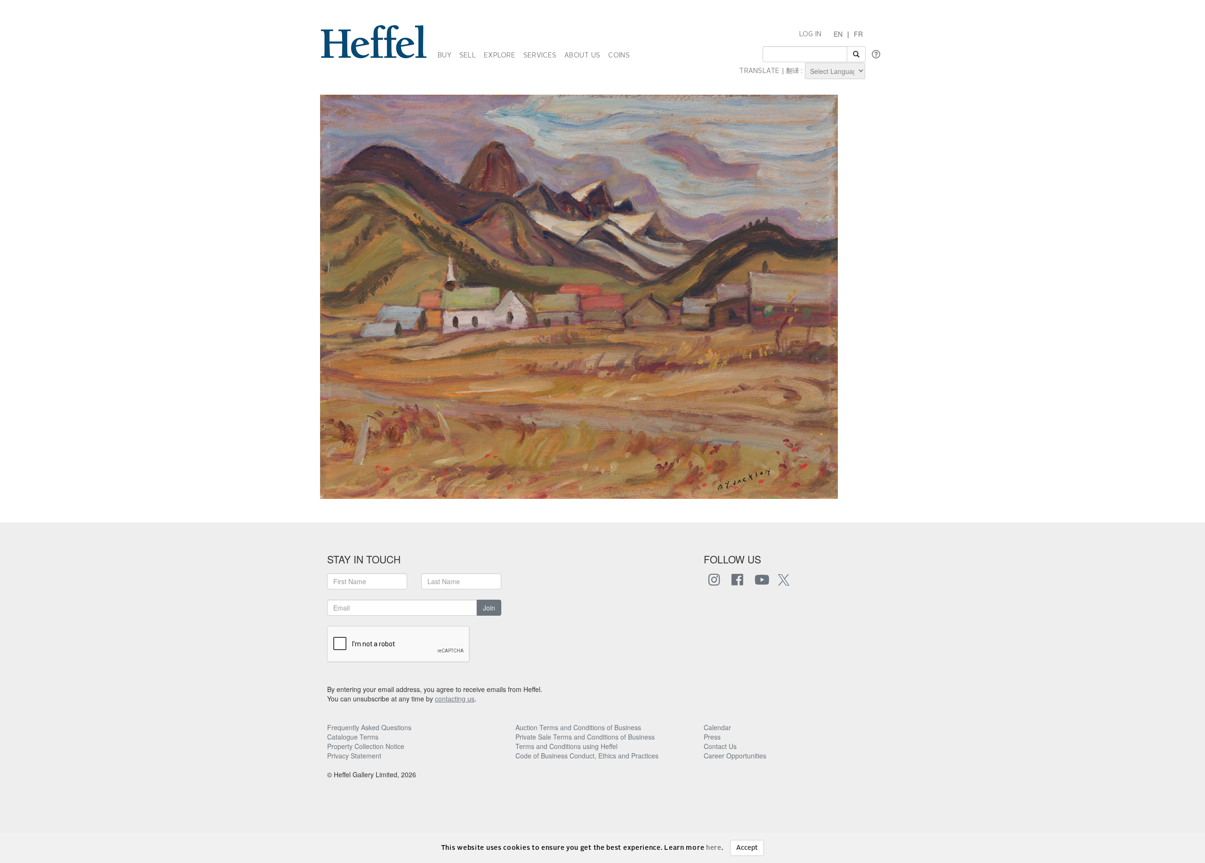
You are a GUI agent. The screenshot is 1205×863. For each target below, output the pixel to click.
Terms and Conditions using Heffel (566, 746)
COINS (618, 55)
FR (858, 34)
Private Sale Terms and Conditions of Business (585, 736)
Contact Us (720, 746)
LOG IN (810, 34)
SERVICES (539, 55)
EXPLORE (499, 55)
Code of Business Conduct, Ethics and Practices (587, 755)
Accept (747, 848)
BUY (444, 55)
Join (489, 607)
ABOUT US (582, 55)
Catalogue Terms (352, 736)
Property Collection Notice (365, 746)
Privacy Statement (354, 755)
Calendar (717, 727)
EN (838, 34)
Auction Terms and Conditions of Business (578, 727)
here (714, 848)
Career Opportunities (735, 755)
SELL (467, 55)
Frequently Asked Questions (369, 727)
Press (712, 736)
